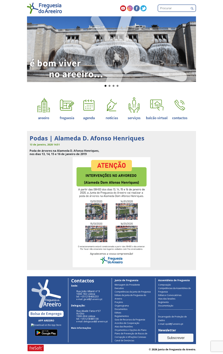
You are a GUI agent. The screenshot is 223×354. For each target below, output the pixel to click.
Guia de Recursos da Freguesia (130, 319)
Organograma (122, 305)
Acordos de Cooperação (127, 323)
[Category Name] (89, 108)
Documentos (121, 309)
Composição (164, 284)
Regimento (163, 302)
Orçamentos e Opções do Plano (131, 330)
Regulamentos (122, 316)
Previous (21, 48)
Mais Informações (81, 327)
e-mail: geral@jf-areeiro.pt (89, 299)
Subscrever (176, 338)
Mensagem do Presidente (127, 284)
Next (202, 48)
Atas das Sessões (166, 298)
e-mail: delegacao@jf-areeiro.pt (92, 321)
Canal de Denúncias (124, 340)
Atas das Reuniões (124, 326)
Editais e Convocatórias (169, 295)
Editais (118, 312)
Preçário (119, 302)
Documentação (165, 305)
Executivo (119, 288)
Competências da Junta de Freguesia (133, 291)
